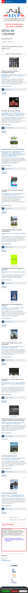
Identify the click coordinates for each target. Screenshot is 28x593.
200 (24, 519)
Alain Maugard (5, 152)
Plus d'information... (7, 86)
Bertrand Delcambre (20, 114)
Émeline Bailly (5, 151)
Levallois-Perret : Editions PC (15, 115)
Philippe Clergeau (12, 155)
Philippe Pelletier (5, 114)
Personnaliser (23, 591)
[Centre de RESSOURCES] (14, 13)
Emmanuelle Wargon (16, 458)
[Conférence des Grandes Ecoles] (14, 570)
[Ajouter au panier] (3, 89)
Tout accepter (6, 591)
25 (15, 519)
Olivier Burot (4, 346)
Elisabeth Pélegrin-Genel (7, 74)
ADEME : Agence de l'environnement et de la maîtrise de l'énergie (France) (13, 153)
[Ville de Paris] (14, 565)
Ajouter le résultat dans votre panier (14, 53)
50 (18, 519)
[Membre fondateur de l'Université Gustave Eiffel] (14, 581)
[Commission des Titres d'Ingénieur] (14, 576)
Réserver (4, 92)
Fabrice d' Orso (16, 113)
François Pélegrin (5, 113)
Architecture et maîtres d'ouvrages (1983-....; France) (13, 422)
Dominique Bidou (5, 233)
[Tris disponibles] (3, 50)
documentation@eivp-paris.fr (6, 560)
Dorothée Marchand (16, 151)
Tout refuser (15, 591)
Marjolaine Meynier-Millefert (17, 495)
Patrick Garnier (5, 307)
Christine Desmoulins (6, 382)
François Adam (14, 346)
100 (21, 519)
